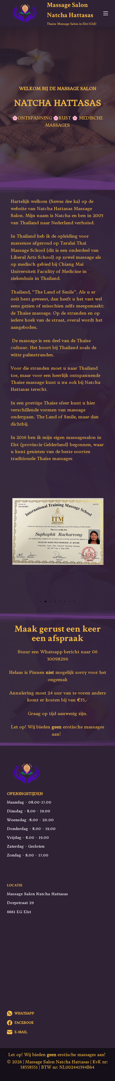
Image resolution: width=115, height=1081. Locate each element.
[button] (40, 601)
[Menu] (105, 13)
